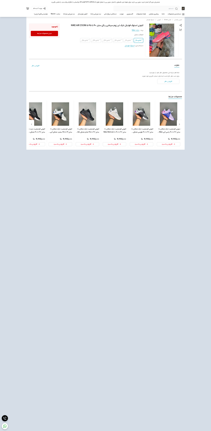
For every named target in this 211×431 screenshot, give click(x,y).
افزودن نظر (35, 66)
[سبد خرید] (27, 8)
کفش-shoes (167, 20)
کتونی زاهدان (178, 20)
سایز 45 (85, 40)
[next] (31, 124)
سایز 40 (138, 40)
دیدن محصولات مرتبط (44, 33)
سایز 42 (118, 40)
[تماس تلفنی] (5, 418)
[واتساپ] (5, 426)
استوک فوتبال (150, 20)
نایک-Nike (135, 30)
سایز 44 (96, 40)
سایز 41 (128, 40)
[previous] (179, 124)
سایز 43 (107, 40)
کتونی (159, 20)
